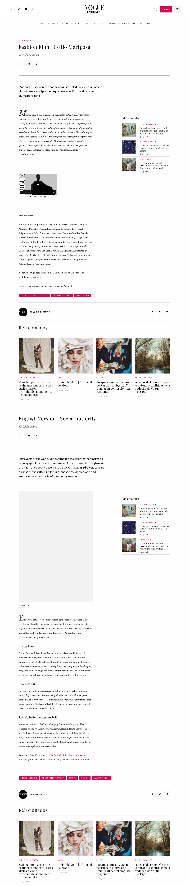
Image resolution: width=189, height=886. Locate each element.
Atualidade (43, 24)
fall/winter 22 (101, 778)
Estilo (87, 24)
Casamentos (145, 24)
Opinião (111, 24)
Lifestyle (76, 24)
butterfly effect (62, 296)
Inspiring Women (127, 24)
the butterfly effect (53, 778)
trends (85, 778)
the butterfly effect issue (34, 296)
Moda (55, 24)
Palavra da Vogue (148, 124)
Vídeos (33, 40)
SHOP (166, 9)
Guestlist (24, 378)
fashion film (82, 296)
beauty (72, 778)
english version (29, 778)
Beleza (65, 24)
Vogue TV (98, 24)
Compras (35, 378)
